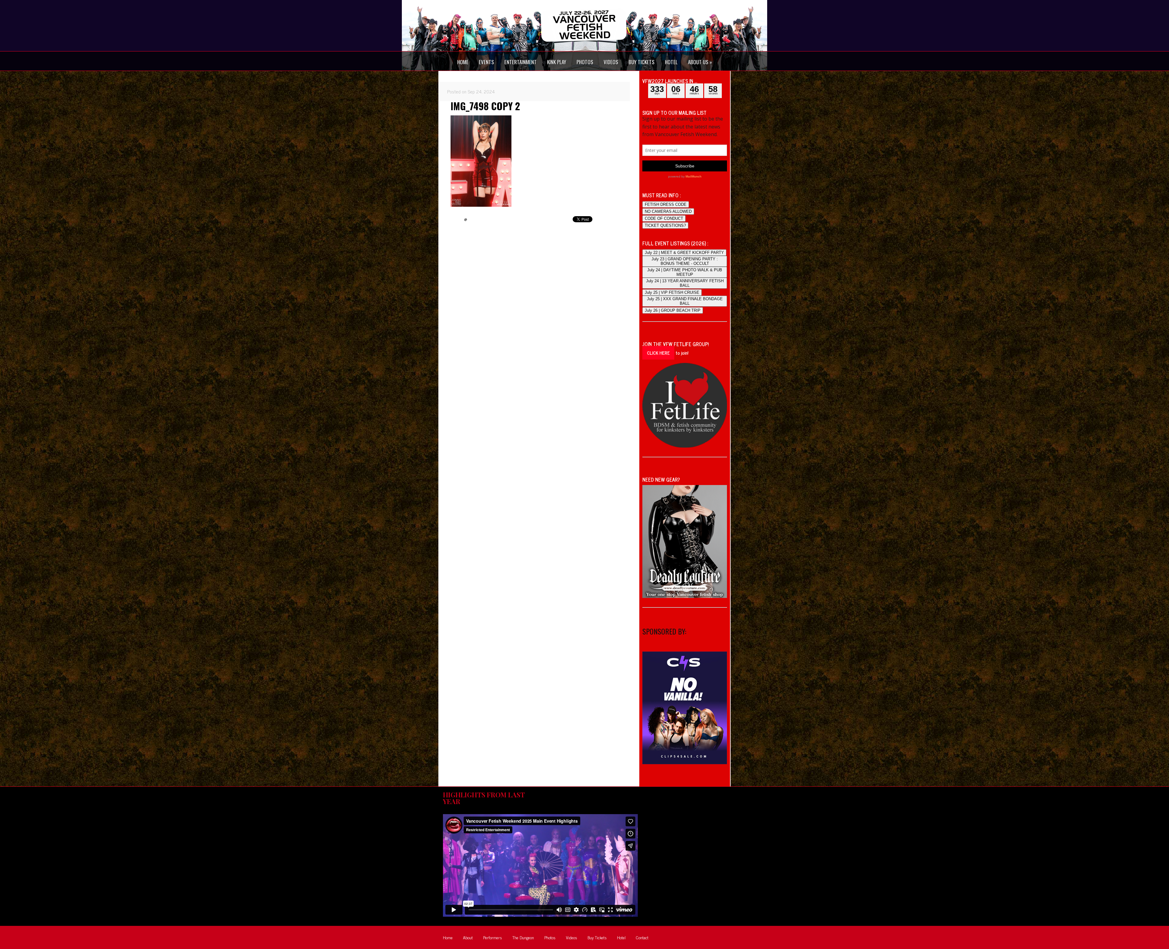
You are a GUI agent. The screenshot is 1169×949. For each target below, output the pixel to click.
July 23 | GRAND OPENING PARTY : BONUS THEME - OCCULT (684, 261)
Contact (642, 937)
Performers (492, 937)
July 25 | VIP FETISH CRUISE (672, 292)
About (468, 937)
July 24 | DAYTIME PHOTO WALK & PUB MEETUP (684, 272)
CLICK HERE (658, 353)
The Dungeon (523, 937)
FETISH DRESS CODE (665, 204)
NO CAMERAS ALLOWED (668, 211)
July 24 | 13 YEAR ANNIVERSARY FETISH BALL (685, 283)
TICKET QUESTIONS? (665, 225)
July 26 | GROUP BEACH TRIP (672, 310)
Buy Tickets (597, 937)
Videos (571, 937)
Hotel (621, 937)
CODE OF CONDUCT (664, 218)
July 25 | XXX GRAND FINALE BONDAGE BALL (685, 301)
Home (448, 937)
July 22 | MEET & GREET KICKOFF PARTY (684, 252)
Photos (550, 937)
